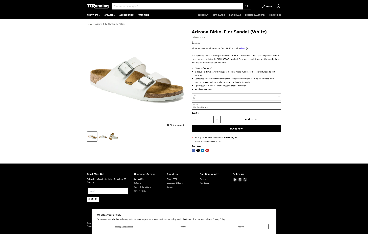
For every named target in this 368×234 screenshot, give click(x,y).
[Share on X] (198, 150)
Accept (183, 226)
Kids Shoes (275, 15)
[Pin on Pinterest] (207, 150)
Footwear (93, 15)
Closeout (203, 15)
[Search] (247, 6)
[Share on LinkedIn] (202, 150)
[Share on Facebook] (193, 150)
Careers (170, 187)
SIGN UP (92, 199)
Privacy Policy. (219, 219)
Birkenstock (199, 37)
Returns (137, 183)
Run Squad (235, 15)
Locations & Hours (175, 183)
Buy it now (236, 128)
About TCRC (172, 179)
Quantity (195, 113)
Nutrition (143, 15)
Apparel (109, 15)
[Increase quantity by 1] (217, 119)
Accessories (126, 15)
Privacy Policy (140, 190)
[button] (92, 136)
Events (203, 179)
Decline (240, 226)
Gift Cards (219, 15)
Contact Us (138, 179)
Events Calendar (255, 15)
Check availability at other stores (208, 141)
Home (89, 24)
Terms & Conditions (142, 187)
